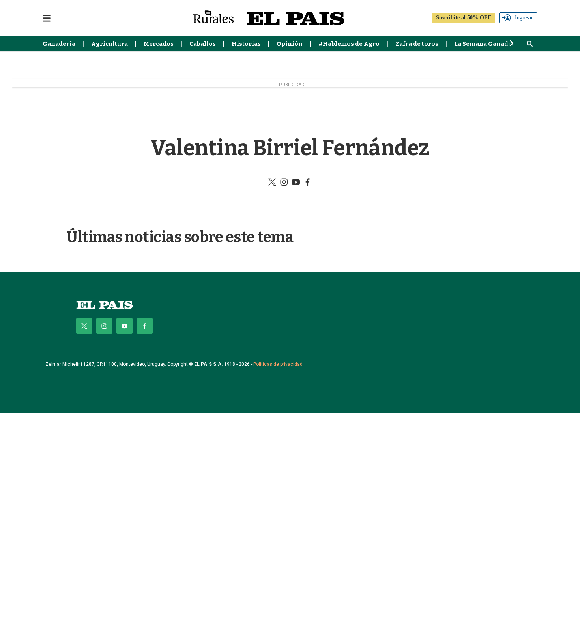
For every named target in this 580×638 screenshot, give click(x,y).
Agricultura (109, 43)
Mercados (159, 43)
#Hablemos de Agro (349, 43)
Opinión (290, 43)
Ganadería (59, 43)
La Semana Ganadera (486, 43)
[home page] (104, 305)
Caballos (202, 43)
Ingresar (524, 18)
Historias (246, 43)
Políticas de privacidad (278, 364)
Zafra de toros (416, 43)
